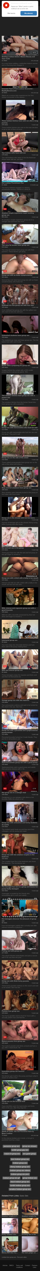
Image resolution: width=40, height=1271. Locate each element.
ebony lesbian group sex (20, 1167)
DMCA (11, 1265)
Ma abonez (28, 13)
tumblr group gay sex (20, 1150)
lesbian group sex (20, 1163)
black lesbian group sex (20, 1182)
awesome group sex (11, 1146)
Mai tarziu (11, 13)
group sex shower (30, 1146)
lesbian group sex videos (20, 1170)
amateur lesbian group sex (20, 1189)
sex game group (29, 1154)
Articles (5, 1265)
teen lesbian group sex (20, 1159)
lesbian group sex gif (11, 1178)
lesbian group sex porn (20, 1174)
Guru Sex (24, 1196)
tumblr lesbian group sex (20, 1185)
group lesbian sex (30, 1178)
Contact (27, 1265)
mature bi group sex (12, 1154)
